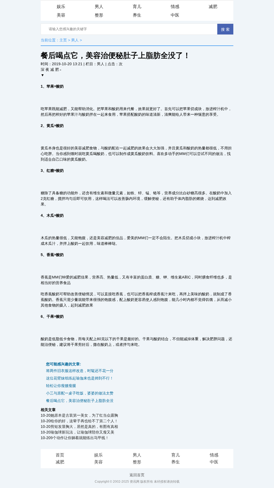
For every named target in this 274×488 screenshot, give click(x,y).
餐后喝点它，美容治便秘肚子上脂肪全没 (79, 400)
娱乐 (61, 6)
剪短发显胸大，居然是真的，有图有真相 (84, 426)
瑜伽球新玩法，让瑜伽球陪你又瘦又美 (82, 432)
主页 (63, 40)
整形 (99, 15)
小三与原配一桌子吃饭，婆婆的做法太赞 (79, 393)
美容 (61, 15)
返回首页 (137, 475)
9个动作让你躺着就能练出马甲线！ (80, 438)
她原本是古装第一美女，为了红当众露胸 (84, 415)
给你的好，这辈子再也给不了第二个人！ (84, 421)
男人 (99, 6)
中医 (175, 15)
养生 (137, 15)
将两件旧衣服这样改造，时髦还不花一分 (79, 371)
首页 (60, 455)
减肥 (213, 6)
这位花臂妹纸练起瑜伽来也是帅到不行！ (79, 378)
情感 (175, 6)
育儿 (137, 6)
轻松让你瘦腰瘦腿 (61, 386)
